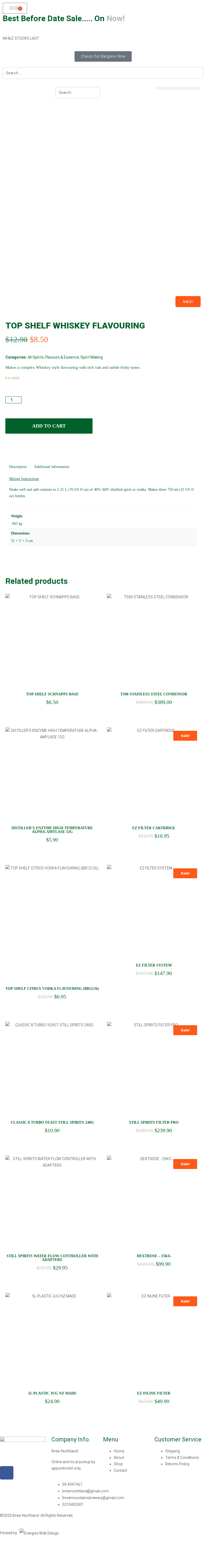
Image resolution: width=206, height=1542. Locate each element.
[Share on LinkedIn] (19, 449)
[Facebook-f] (6, 1473)
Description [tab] (18, 467)
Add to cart (49, 426)
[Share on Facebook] (9, 449)
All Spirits (36, 357)
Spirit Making (91, 357)
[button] (178, 88)
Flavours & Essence (62, 357)
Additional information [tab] (51, 467)
